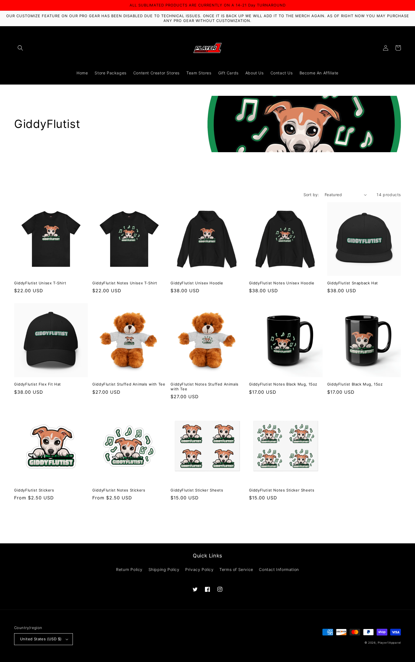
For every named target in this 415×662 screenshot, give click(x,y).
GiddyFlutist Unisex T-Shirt (40, 283)
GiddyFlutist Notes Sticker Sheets (281, 490)
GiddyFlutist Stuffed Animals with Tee (128, 384)
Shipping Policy (164, 569)
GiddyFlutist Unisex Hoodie (197, 283)
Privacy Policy (199, 569)
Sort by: (311, 194)
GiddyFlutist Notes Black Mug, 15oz (283, 384)
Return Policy (129, 569)
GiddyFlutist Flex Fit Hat (37, 384)
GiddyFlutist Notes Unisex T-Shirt (124, 283)
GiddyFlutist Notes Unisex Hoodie (281, 283)
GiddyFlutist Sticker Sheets (197, 490)
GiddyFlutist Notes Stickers (118, 490)
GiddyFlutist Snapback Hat (352, 283)
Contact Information (279, 569)
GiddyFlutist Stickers (34, 490)
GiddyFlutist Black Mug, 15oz (355, 384)
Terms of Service (236, 569)
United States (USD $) (41, 639)
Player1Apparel (389, 642)
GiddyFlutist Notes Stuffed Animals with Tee (204, 386)
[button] (20, 48)
